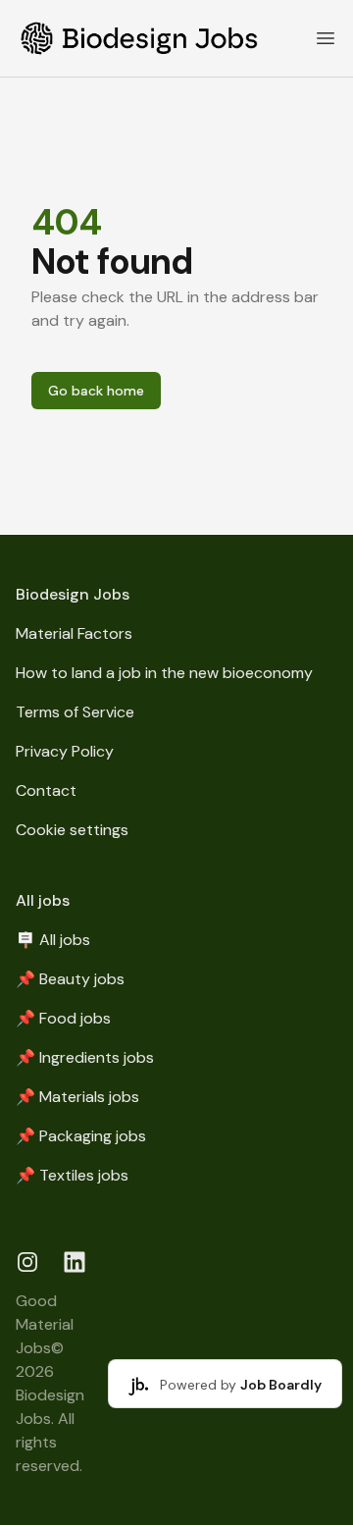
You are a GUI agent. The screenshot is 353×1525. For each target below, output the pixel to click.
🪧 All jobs (53, 939)
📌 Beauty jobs (70, 979)
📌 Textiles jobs (72, 1175)
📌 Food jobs (63, 1018)
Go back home (96, 390)
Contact (46, 790)
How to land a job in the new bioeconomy (164, 672)
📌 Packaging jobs (81, 1136)
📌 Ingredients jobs (85, 1057)
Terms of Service (75, 712)
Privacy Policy (65, 751)
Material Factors (74, 633)
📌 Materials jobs (77, 1096)
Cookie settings (72, 829)
